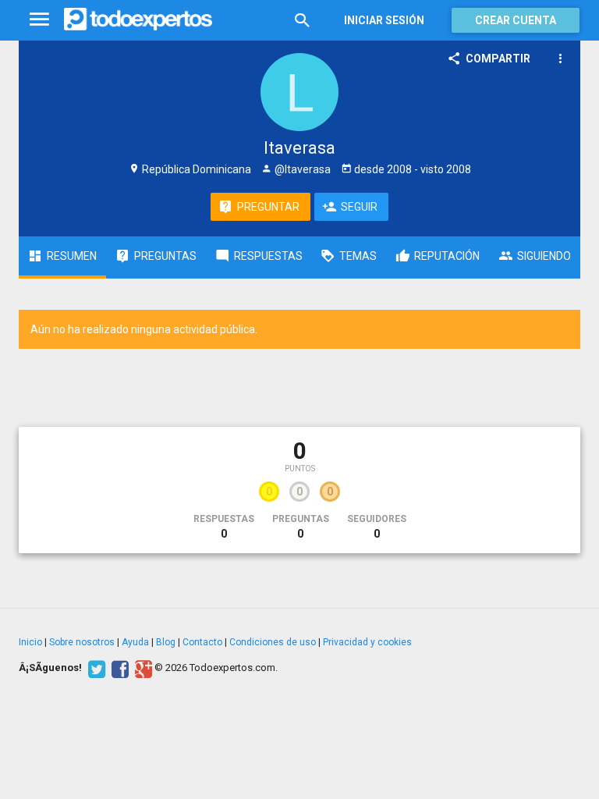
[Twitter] (94, 668)
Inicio (30, 642)
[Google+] (141, 668)
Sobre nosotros (82, 642)
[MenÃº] (39, 20)
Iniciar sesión (384, 20)
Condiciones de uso (272, 642)
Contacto (202, 642)
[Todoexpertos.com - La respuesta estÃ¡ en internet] (138, 19)
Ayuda (135, 642)
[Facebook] (118, 668)
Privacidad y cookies (367, 642)
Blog (165, 642)
